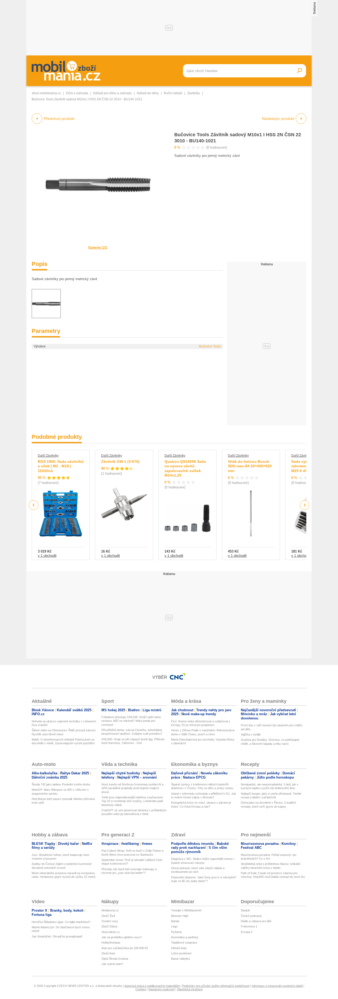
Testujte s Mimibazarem (186, 910)
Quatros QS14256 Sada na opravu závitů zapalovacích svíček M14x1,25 (185, 468)
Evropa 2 (246, 932)
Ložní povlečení (181, 953)
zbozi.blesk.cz (110, 932)
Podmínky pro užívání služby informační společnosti (215, 985)
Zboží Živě (108, 915)
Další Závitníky (48, 456)
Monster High (179, 915)
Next (304, 505)
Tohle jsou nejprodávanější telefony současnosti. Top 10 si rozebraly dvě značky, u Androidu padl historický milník (132, 801)
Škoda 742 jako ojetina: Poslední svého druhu (61, 784)
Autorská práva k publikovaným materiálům (152, 985)
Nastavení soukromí (161, 989)
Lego (174, 926)
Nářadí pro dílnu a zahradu (112, 93)
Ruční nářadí (173, 93)
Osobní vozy (109, 921)
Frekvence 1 (249, 926)
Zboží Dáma (109, 926)
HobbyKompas (110, 942)
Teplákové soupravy (184, 942)
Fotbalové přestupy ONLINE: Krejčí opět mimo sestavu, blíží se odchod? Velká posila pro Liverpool (131, 720)
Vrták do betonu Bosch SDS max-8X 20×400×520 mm (250, 466)
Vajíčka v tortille (251, 734)
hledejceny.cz (110, 910)
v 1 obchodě (47, 556)
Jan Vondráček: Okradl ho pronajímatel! (57, 936)
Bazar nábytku (180, 958)
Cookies (140, 989)
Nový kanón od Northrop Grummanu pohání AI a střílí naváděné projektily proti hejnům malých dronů (132, 788)
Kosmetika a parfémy (184, 937)
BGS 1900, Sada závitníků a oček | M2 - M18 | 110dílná (61, 466)
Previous (33, 505)
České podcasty (251, 915)
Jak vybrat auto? (112, 963)
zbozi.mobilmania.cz (46, 93)
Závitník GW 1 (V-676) (120, 461)
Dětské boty (179, 948)
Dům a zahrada (77, 93)
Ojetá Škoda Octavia (114, 958)
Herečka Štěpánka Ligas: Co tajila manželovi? (61, 921)
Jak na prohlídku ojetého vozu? (121, 937)
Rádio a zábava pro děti (256, 921)
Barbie (175, 921)
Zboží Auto (108, 953)
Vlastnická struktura (190, 989)
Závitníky (193, 93)
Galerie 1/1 (97, 247)
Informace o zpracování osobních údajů (277, 985)
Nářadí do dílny (148, 93)
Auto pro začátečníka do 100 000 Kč (124, 948)
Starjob (245, 910)
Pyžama (176, 932)
